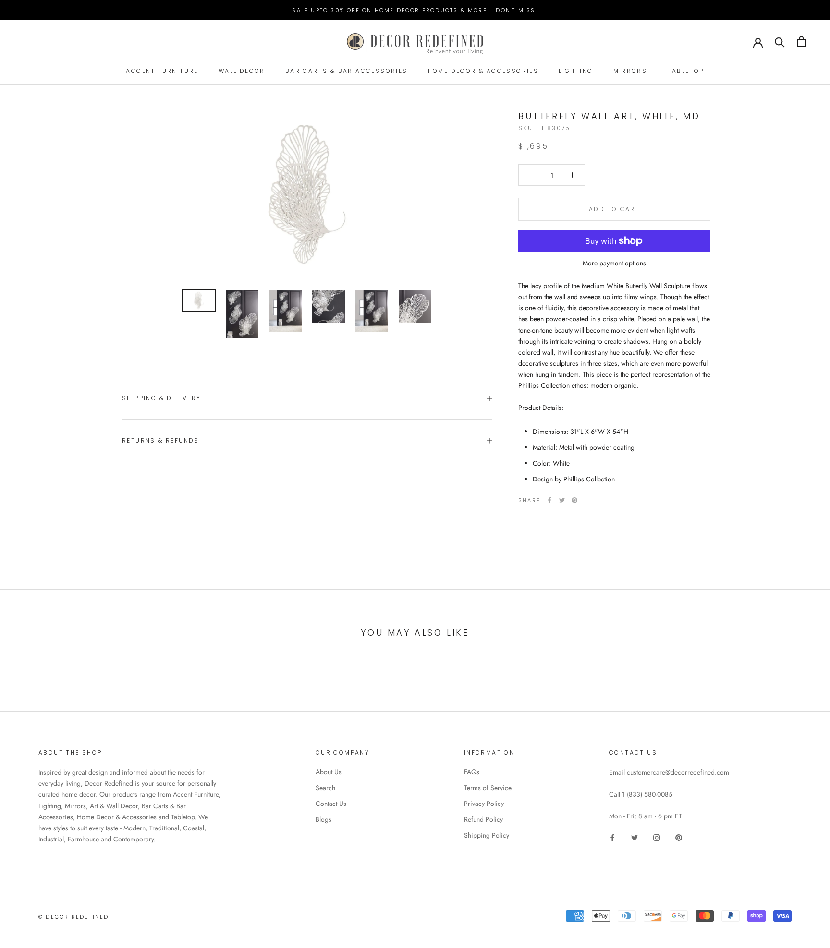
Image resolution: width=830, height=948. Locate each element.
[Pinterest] (574, 500)
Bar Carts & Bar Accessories (346, 71)
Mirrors (630, 71)
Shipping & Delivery (161, 398)
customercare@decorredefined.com (678, 772)
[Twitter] (562, 500)
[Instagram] (656, 836)
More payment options (614, 263)
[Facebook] (549, 500)
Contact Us (331, 803)
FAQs (471, 772)
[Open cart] (801, 41)
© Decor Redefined (73, 917)
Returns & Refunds (160, 440)
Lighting (576, 71)
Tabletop (685, 71)
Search (325, 787)
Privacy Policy (484, 803)
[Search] (780, 41)
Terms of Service (488, 787)
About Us (329, 772)
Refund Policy (483, 819)
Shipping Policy (486, 835)
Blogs (323, 819)
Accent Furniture (162, 71)
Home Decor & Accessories (483, 71)
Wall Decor (242, 71)
